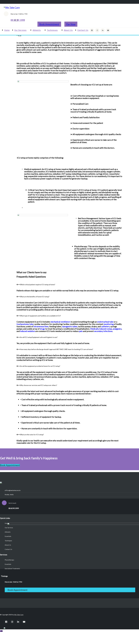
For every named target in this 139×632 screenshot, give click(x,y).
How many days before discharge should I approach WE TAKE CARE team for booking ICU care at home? (56, 349)
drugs (42, 329)
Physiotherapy (9, 560)
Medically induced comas (101, 329)
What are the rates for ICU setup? (32, 435)
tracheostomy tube (25, 324)
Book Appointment (49, 24)
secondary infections (103, 331)
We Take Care (18, 614)
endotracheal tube (105, 322)
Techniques (52, 30)
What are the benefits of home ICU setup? (34, 297)
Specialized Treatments (12, 568)
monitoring (108, 324)
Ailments (37, 30)
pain (81, 331)
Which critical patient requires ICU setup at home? (37, 285)
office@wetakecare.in (13, 490)
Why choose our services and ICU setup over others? (38, 385)
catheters (105, 326)
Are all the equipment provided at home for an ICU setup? (40, 366)
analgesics (117, 329)
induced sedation (27, 331)
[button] (69, 284)
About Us (68, 30)
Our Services (20, 30)
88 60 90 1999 (18, 20)
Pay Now (70, 24)
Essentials (8, 536)
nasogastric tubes (69, 326)
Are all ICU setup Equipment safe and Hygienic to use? (38, 337)
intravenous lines (41, 326)
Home (7, 30)
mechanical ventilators (60, 322)
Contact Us (82, 30)
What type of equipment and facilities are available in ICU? (40, 316)
